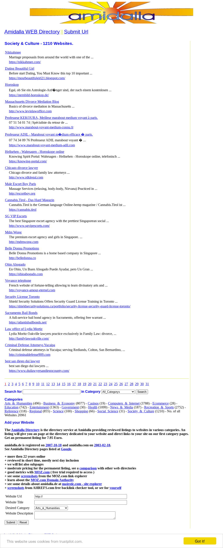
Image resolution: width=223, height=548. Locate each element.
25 (116, 384)
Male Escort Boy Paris (20, 184)
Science (58, 411)
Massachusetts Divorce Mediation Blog (32, 101)
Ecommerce (160, 403)
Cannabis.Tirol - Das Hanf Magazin (29, 200)
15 (63, 384)
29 (137, 384)
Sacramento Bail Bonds (21, 313)
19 (84, 384)
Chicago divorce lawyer (21, 168)
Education (12, 407)
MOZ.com (42, 472)
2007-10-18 (54, 445)
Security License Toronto (22, 296)
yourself (115, 488)
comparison (88, 468)
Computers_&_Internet (124, 403)
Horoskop (12, 84)
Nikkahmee (13, 52)
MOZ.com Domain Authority (52, 480)
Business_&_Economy (59, 403)
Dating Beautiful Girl (19, 68)
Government (70, 407)
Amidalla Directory (25, 430)
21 (95, 384)
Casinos (93, 403)
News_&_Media (121, 407)
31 (147, 384)
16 (69, 384)
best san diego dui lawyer (22, 361)
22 (100, 384)
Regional (35, 411)
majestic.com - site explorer (82, 484)
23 (105, 384)
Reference (12, 411)
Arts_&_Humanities (18, 403)
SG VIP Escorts (16, 216)
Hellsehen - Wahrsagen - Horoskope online (34, 151)
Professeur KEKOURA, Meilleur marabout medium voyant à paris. (51, 118)
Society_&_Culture (141, 411)
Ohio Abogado (15, 264)
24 (110, 384)
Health (92, 407)
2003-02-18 (102, 445)
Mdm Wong (13, 232)
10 (37, 384)
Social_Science (107, 411)
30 (142, 384)
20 (89, 384)
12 (48, 384)
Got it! (200, 541)
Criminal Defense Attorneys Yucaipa (30, 345)
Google (66, 449)
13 (53, 384)
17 (74, 384)
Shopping (81, 411)
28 (131, 384)
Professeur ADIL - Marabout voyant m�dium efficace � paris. (49, 134)
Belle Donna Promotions (22, 248)
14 (58, 384)
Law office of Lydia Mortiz (23, 329)
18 (79, 384)
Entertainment (39, 407)
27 (126, 384)
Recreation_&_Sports (159, 407)
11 (42, 384)
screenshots (29, 476)
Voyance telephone (18, 280)
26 (121, 384)
